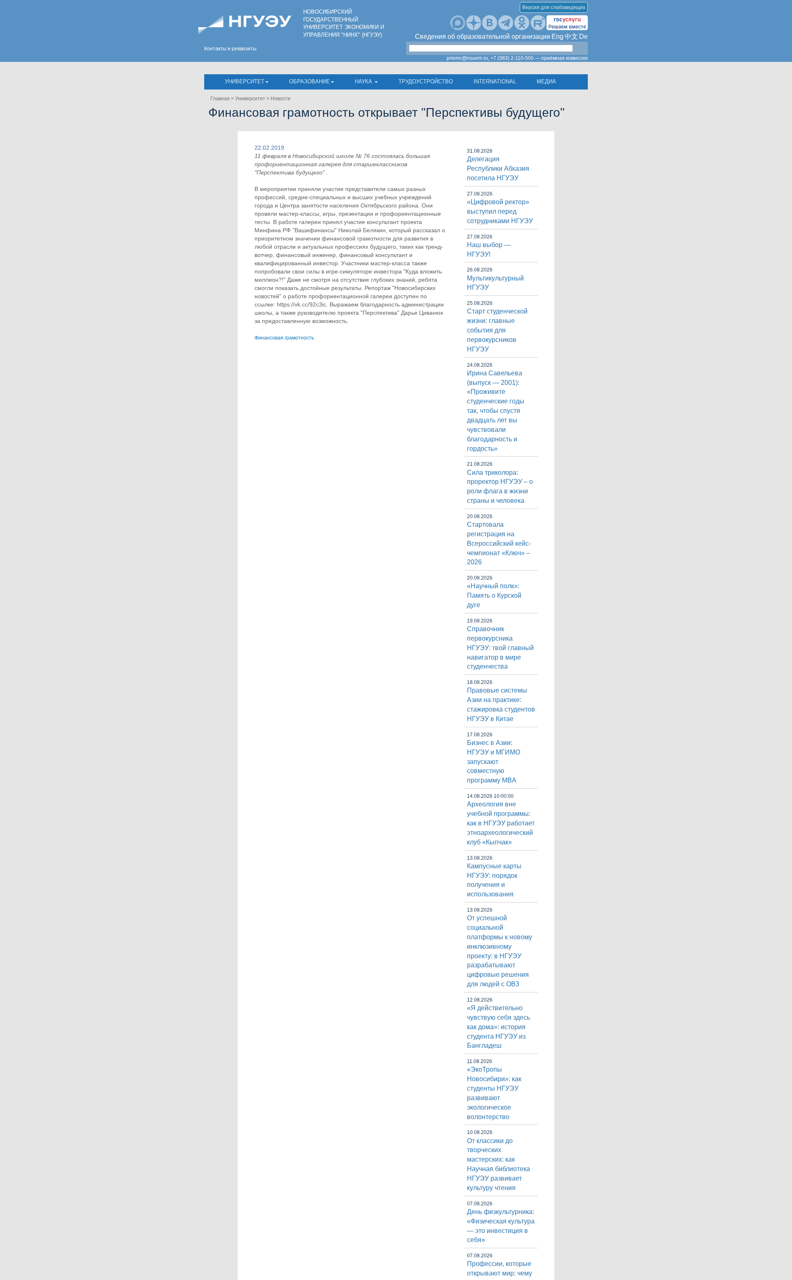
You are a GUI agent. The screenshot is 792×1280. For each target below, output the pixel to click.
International (495, 81)
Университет (244, 81)
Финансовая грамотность (284, 338)
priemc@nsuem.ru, (468, 58)
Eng (557, 36)
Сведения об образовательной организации (482, 36)
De (583, 36)
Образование (309, 81)
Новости (280, 98)
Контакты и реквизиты (230, 49)
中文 (571, 36)
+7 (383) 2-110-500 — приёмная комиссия (539, 58)
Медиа (546, 81)
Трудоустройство (425, 81)
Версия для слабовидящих (553, 7)
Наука (364, 81)
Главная (220, 98)
